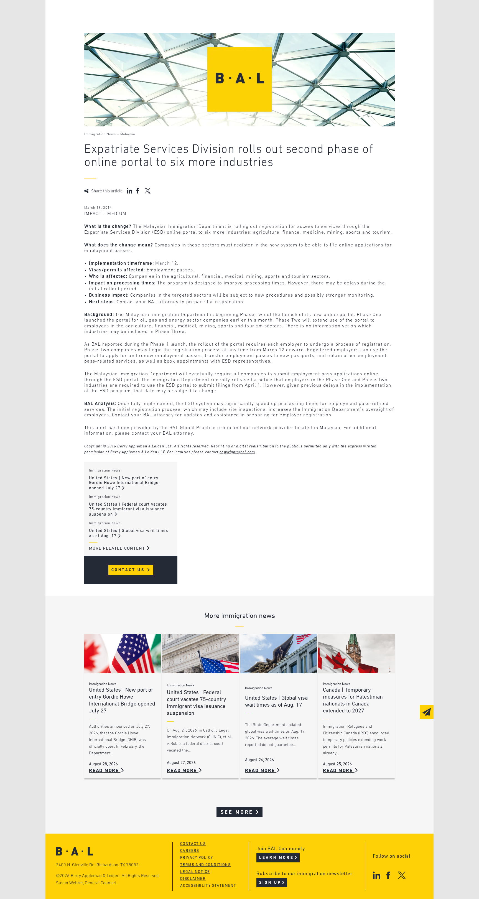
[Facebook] (388, 875)
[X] (402, 875)
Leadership (120, 13)
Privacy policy (196, 858)
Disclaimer (193, 879)
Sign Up (270, 883)
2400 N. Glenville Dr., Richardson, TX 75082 (97, 865)
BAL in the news (126, 34)
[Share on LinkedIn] (129, 190)
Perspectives (206, 13)
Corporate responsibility (137, 24)
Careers (116, 45)
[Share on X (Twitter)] (148, 190)
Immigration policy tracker (225, 24)
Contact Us (129, 570)
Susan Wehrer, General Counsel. (86, 883)
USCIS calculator (211, 45)
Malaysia (127, 134)
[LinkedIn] (376, 875)
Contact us (193, 844)
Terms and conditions (205, 865)
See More (237, 812)
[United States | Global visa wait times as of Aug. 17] (278, 654)
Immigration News (100, 134)
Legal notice (195, 872)
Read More (105, 770)
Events (198, 34)
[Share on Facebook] (138, 190)
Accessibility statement (208, 886)
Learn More (276, 858)
